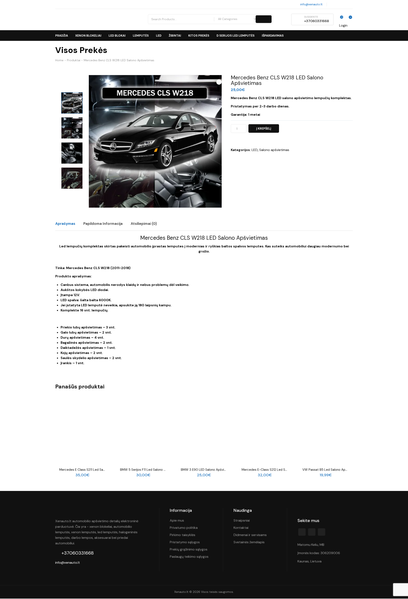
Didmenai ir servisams (250, 535)
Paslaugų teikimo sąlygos (189, 556)
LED (159, 35)
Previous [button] (72, 85)
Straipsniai (242, 520)
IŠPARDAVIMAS (273, 35)
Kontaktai (241, 527)
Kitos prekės (198, 35)
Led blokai (117, 35)
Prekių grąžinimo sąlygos (188, 549)
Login (343, 25)
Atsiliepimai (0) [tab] (144, 223)
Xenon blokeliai (88, 35)
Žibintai (175, 35)
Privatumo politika (184, 527)
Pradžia (61, 35)
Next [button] (72, 195)
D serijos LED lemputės (236, 35)
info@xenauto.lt (311, 4)
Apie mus (177, 520)
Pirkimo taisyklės (182, 535)
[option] (72, 103)
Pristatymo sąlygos (185, 542)
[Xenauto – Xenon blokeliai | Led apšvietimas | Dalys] (92, 19)
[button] (219, 82)
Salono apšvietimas (274, 150)
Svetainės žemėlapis (249, 542)
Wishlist (339, 19)
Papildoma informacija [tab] (103, 223)
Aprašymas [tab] (65, 223)
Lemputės (141, 35)
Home (59, 60)
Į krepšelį (263, 128)
